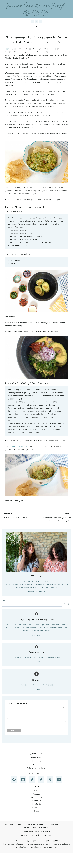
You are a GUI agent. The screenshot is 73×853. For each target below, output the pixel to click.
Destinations (36, 808)
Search (5, 600)
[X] (36, 21)
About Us (36, 794)
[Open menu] (36, 26)
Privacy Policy (36, 758)
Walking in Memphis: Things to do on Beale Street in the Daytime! (57, 517)
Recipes (36, 811)
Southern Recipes (13, 825)
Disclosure (36, 761)
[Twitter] (41, 779)
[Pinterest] (50, 779)
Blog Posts (36, 804)
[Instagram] (40, 21)
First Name (10, 719)
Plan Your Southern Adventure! (36, 827)
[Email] (59, 779)
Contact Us (36, 801)
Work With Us (36, 797)
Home (36, 790)
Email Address (11, 709)
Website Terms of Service (36, 768)
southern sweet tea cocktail (19, 447)
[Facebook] (32, 21)
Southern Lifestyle (59, 825)
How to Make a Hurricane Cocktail (15, 516)
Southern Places (35, 825)
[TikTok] (32, 779)
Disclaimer (36, 764)
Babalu (7, 49)
